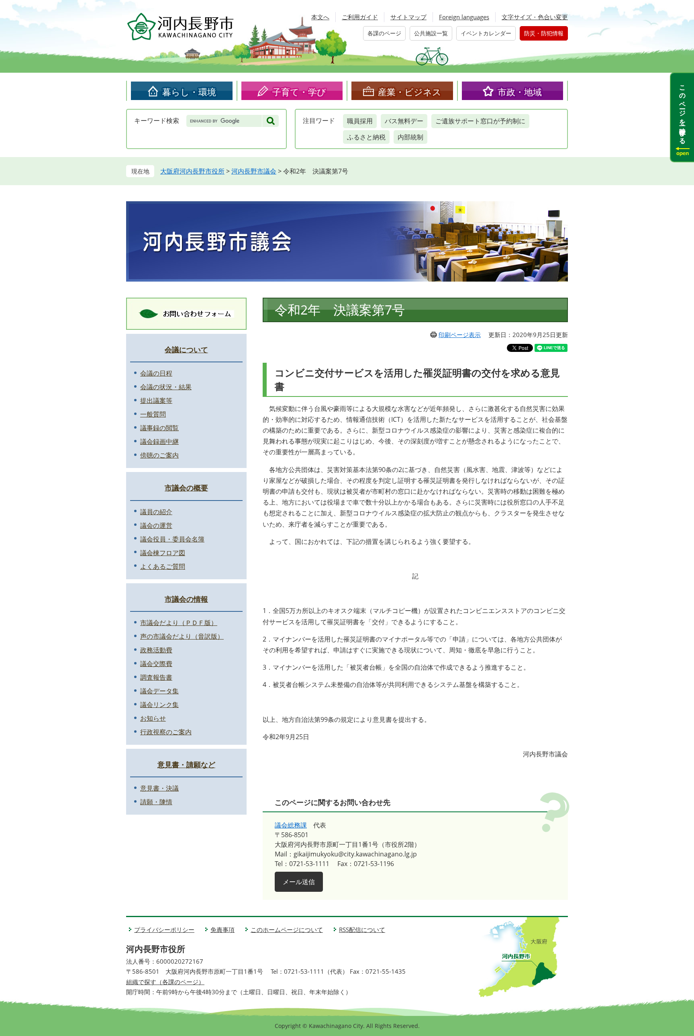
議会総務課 (291, 825)
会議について (186, 349)
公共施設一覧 (431, 33)
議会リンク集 (159, 704)
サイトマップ (408, 17)
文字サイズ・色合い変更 (535, 17)
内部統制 (410, 137)
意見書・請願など (186, 764)
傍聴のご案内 (159, 455)
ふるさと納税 (366, 137)
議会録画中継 (159, 441)
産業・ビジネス (409, 92)
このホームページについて (287, 930)
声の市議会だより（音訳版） (182, 636)
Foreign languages (464, 17)
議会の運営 (156, 525)
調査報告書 (156, 677)
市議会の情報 (186, 599)
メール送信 (299, 881)
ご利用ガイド (360, 17)
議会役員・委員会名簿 (172, 539)
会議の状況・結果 (166, 386)
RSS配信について (362, 930)
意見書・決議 (159, 788)
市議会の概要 (186, 487)
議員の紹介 (156, 511)
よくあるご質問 (162, 566)
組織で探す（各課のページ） (165, 982)
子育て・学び (299, 92)
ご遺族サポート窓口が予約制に (480, 120)
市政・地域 (520, 92)
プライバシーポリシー (164, 930)
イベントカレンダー (486, 33)
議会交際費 (156, 663)
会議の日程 (156, 373)
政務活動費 (156, 650)
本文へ (320, 17)
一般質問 (153, 414)
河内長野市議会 (253, 171)
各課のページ (384, 33)
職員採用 (360, 120)
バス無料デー (404, 120)
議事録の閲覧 (159, 427)
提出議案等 (156, 400)
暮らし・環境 (189, 92)
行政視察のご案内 (166, 731)
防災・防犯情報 (543, 33)
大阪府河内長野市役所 (192, 171)
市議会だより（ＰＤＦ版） (178, 622)
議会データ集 (159, 691)
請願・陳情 (156, 801)
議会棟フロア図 (162, 552)
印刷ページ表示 (460, 335)
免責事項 (222, 930)
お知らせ (153, 718)
